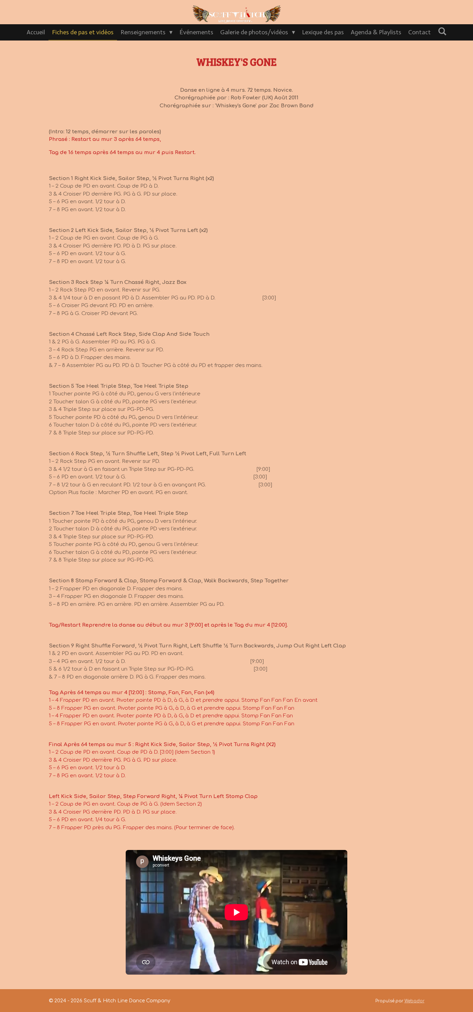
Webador (414, 1001)
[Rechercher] (442, 31)
